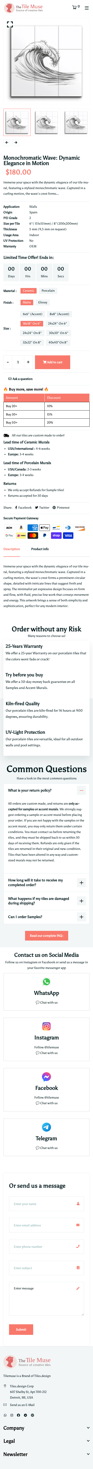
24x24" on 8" (32, 333)
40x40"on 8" (58, 342)
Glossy (42, 302)
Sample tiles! (55, 490)
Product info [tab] (40, 549)
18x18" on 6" (32, 323)
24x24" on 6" (57, 323)
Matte (27, 302)
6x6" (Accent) (32, 314)
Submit (21, 1329)
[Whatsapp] (5, 1415)
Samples (12, 688)
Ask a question (22, 379)
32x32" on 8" (32, 342)
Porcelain (48, 291)
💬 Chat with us (47, 1002)
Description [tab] (11, 549)
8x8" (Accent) (59, 314)
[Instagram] (12, 1415)
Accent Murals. (37, 688)
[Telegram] (25, 1415)
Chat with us (49, 1053)
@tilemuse (51, 1047)
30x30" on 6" (58, 333)
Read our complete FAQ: (46, 936)
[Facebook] (18, 1415)
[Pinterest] (32, 1415)
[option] (46, 61)
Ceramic (28, 291)
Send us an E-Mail (22, 1405)
